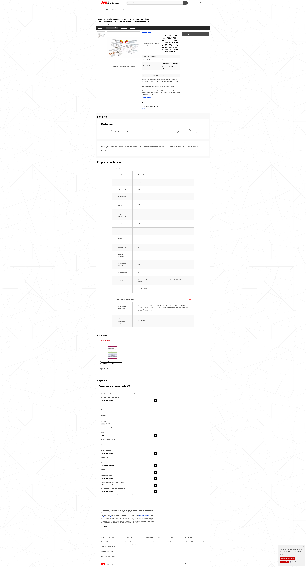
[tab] (104, 340)
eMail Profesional (106, 404)
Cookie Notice (284, 555)
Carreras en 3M (104, 544)
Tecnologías (104, 554)
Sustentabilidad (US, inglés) (107, 551)
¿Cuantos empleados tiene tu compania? (113, 482)
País (102, 432)
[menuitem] (100, 28)
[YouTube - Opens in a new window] (192, 542)
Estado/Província (106, 450)
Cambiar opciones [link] (146, 32)
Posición (103, 469)
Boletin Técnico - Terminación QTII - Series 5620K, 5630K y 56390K (111, 362)
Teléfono (103, 421)
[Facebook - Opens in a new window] (198, 542)
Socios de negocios (105, 549)
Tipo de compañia (106, 475)
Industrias (113, 9)
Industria (103, 462)
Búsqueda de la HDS (149, 541)
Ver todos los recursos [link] (147, 108)
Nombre (103, 410)
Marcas (122, 9)
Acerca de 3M (104, 541)
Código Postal (105, 457)
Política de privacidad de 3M (108, 517)
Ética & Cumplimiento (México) (108, 556)
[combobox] (103, 424)
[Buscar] (185, 3)
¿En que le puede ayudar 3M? (110, 397)
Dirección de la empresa (108, 439)
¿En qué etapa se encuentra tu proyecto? (113, 488)
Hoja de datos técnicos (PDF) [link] (151, 106)
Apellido (103, 415)
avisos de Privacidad (144, 515)
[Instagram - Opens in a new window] (203, 542)
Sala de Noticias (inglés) (130, 541)
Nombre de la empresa (108, 427)
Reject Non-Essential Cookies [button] (287, 558)
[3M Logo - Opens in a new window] (110, 3)
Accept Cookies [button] (284, 561)
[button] (295, 562)
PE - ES (199, 2)
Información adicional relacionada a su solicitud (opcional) (118, 495)
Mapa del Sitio (171, 544)
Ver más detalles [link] (146, 97)
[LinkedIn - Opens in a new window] (186, 542)
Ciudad (103, 445)
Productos (105, 9)
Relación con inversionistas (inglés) (109, 546)
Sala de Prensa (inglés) (130, 544)
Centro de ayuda (172, 541)
